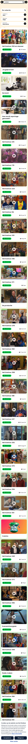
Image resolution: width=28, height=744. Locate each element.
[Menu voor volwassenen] (26, 2)
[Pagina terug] (2, 2)
